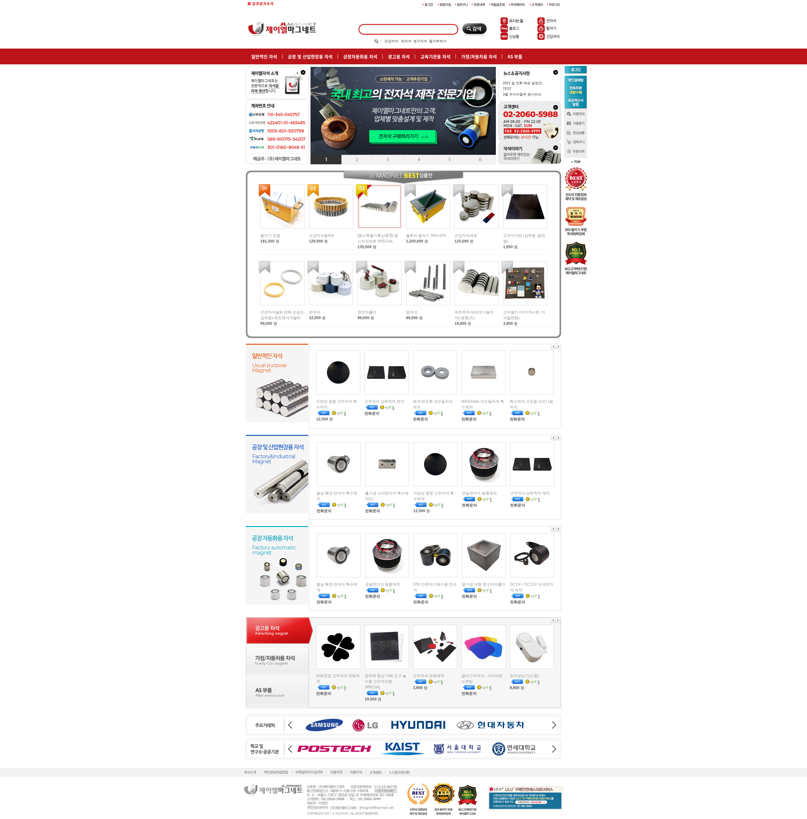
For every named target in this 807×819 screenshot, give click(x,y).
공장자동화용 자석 (360, 56)
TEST (507, 89)
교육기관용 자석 (435, 56)
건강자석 (391, 41)
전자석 (406, 41)
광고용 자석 (399, 56)
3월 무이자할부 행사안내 (522, 94)
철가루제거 (437, 41)
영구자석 (420, 41)
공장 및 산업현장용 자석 (310, 56)
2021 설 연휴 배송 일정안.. (523, 83)
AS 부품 (515, 56)
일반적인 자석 (264, 56)
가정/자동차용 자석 (479, 56)
